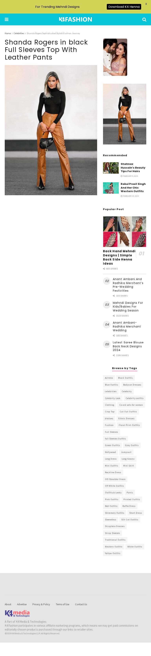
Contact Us (81, 604)
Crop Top (110, 411)
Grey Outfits (132, 445)
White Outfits (134, 546)
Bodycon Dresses (132, 384)
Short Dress (135, 513)
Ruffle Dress (128, 506)
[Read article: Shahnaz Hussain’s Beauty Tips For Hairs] (111, 167)
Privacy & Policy (41, 604)
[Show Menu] (6, 19)
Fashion (109, 425)
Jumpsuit (126, 452)
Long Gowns (128, 458)
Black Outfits (125, 378)
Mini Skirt (128, 465)
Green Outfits (112, 445)
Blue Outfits (111, 384)
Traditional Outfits (115, 539)
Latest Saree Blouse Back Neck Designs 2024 (128, 346)
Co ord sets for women (131, 405)
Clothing (109, 405)
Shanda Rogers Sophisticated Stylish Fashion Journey (53, 33)
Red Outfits (111, 506)
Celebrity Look (113, 398)
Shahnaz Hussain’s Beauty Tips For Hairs (133, 167)
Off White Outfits (114, 486)
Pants (130, 492)
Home (8, 33)
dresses (109, 418)
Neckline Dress (113, 472)
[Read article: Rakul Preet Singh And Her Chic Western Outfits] (111, 187)
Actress (109, 378)
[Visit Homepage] (75, 19)
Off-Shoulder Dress (115, 479)
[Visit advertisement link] (124, 114)
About (8, 604)
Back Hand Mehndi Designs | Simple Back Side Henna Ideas (119, 257)
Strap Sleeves (112, 533)
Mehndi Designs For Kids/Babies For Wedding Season (128, 306)
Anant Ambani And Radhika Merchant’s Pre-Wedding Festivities (128, 285)
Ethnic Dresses (126, 418)
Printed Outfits (131, 499)
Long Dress (111, 458)
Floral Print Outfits (129, 425)
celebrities (111, 391)
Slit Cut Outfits (129, 519)
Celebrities (19, 33)
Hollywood (110, 452)
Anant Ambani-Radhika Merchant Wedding (127, 326)
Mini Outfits (111, 465)
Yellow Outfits (112, 553)
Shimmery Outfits (114, 513)
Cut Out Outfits (128, 411)
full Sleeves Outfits (115, 438)
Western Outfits (113, 546)
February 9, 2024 (130, 176)
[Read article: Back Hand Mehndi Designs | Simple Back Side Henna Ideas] (124, 231)
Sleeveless (110, 519)
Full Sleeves (111, 432)
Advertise (22, 604)
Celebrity (127, 391)
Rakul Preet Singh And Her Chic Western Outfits (133, 187)
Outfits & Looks (113, 492)
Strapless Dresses (115, 526)
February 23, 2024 (130, 196)
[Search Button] (144, 19)
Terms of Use (62, 604)
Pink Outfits (111, 499)
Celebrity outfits (135, 398)
